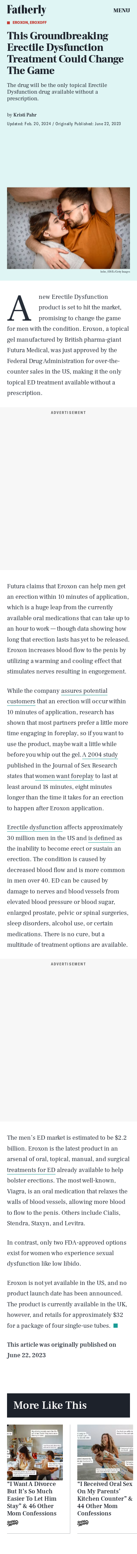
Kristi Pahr (25, 115)
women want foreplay (64, 776)
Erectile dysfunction (35, 827)
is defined (101, 838)
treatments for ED (31, 1170)
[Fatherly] (26, 10)
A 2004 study (100, 755)
